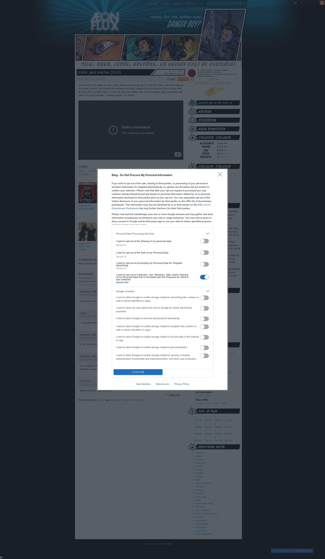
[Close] (221, 175)
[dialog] (162, 279)
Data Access (162, 384)
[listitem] (162, 233)
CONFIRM (138, 372)
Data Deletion (143, 384)
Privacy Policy (181, 384)
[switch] (204, 241)
